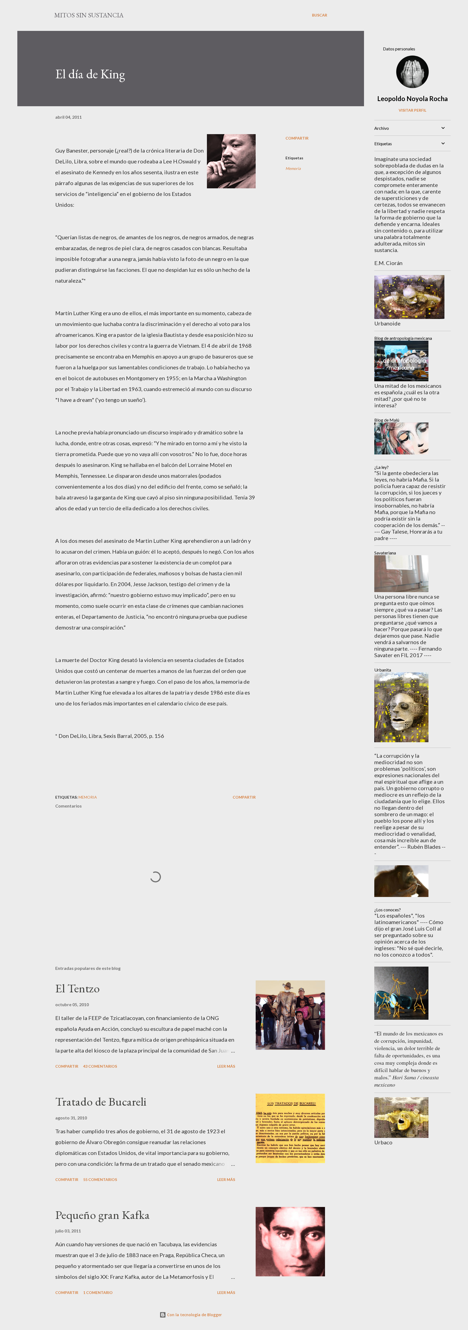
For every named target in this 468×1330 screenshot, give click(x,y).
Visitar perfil (412, 110)
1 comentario (98, 1292)
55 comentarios (100, 1179)
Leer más (226, 1066)
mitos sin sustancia (88, 15)
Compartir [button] (296, 138)
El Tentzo (77, 988)
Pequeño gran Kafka (102, 1214)
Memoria (293, 168)
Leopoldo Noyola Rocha (412, 98)
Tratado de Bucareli (101, 1101)
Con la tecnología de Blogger (194, 1314)
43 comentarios (100, 1066)
